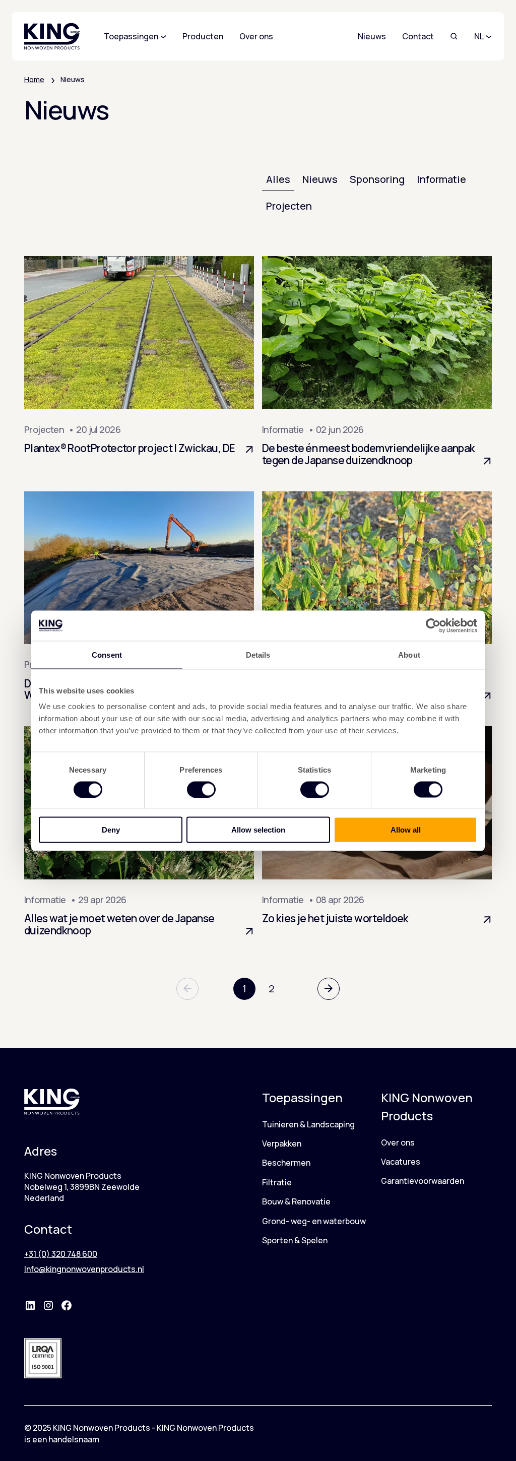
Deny (111, 829)
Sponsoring (377, 179)
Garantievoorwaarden (422, 1180)
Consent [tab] (107, 654)
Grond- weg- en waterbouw (314, 1221)
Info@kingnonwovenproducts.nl (84, 1269)
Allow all (406, 829)
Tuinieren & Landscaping (308, 1124)
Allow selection (258, 829)
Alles (278, 179)
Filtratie (277, 1182)
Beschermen (286, 1162)
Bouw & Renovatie (296, 1201)
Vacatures (400, 1161)
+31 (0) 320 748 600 (60, 1253)
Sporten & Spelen (295, 1240)
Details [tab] (258, 654)
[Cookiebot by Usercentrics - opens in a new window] (433, 625)
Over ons (398, 1142)
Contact (418, 36)
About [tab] (409, 654)
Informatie (441, 179)
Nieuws (372, 36)
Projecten (289, 206)
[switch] (201, 789)
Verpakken (281, 1143)
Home (34, 79)
